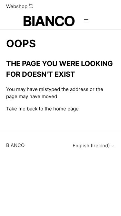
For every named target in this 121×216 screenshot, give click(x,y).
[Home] (49, 21)
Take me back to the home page (42, 109)
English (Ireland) (92, 145)
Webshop (17, 6)
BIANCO (15, 145)
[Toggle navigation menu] (86, 21)
